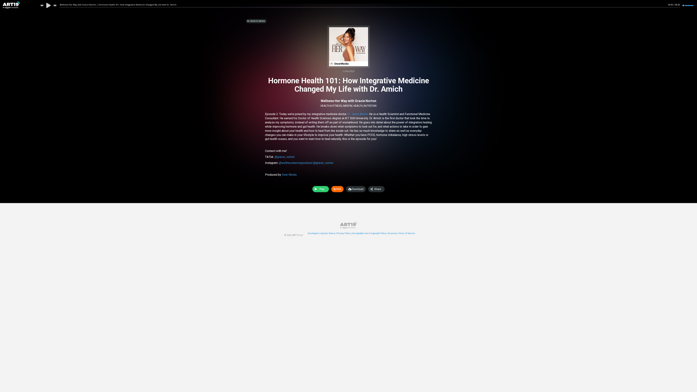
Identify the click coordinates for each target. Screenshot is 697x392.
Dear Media (289, 174)
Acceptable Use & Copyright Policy (369, 233)
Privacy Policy (344, 233)
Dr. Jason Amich (357, 114)
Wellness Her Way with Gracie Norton (348, 101)
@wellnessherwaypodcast (295, 163)
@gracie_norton (285, 157)
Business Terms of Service (401, 233)
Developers (313, 233)
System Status (328, 233)
